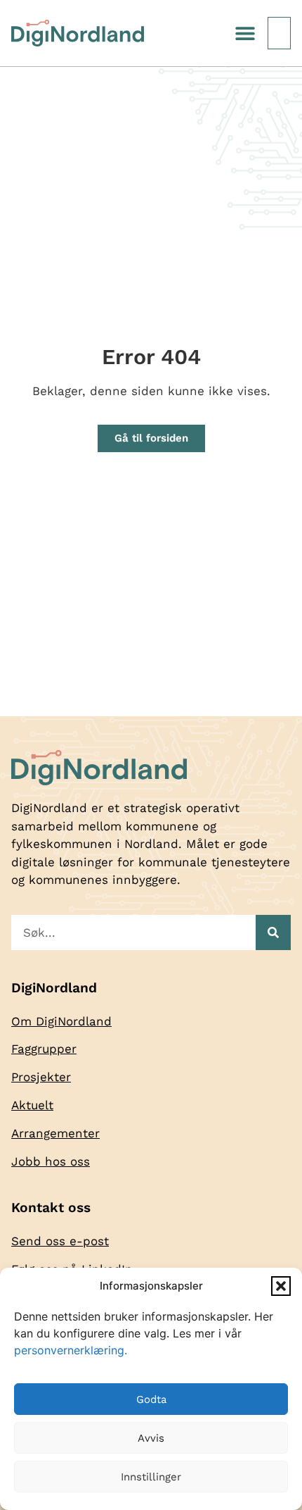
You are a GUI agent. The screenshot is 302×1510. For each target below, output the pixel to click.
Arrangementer (55, 1133)
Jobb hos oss (50, 1161)
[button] (281, 1286)
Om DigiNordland (61, 1021)
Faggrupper (44, 1049)
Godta (151, 1399)
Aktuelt (32, 1105)
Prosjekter (41, 1077)
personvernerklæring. (70, 1350)
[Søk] (273, 932)
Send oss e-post (60, 1241)
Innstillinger (151, 1477)
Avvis (151, 1438)
